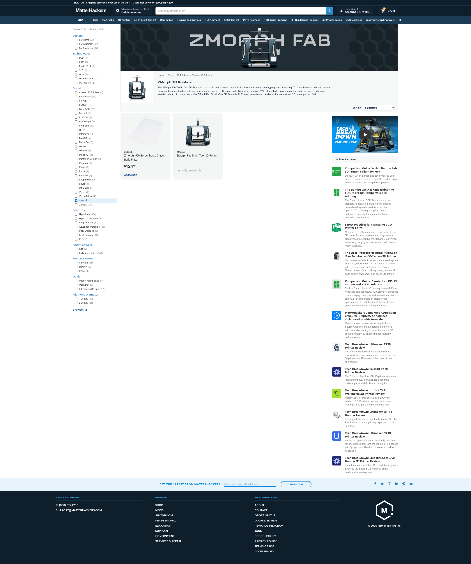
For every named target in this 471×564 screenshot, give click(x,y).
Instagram (389, 484)
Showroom (164, 515)
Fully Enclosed (89, 230)
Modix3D (86, 154)
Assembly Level (83, 244)
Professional (165, 520)
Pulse (84, 171)
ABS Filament (231, 20)
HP (82, 129)
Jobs (258, 531)
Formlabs (86, 125)
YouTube (411, 484)
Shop (159, 505)
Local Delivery (266, 520)
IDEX (84, 239)
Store (170, 75)
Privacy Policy (266, 541)
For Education (89, 44)
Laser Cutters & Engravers (380, 20)
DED (83, 57)
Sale (95, 20)
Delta (84, 271)
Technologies (81, 53)
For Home (87, 39)
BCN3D (85, 104)
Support (161, 531)
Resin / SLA (87, 66)
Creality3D (87, 109)
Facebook (375, 484)
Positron (85, 163)
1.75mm (86, 298)
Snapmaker (87, 179)
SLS (83, 70)
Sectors (78, 35)
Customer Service (143, 2)
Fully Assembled (91, 253)
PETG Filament (251, 20)
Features (79, 210)
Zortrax (85, 204)
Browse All (80, 309)
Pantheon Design (90, 158)
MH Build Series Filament (304, 20)
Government (164, 536)
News (159, 510)
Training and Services (189, 20)
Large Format (88, 222)
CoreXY (85, 267)
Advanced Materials (92, 226)
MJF (83, 74)
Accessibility (264, 551)
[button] (132, 11)
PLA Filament (212, 20)
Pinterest (404, 484)
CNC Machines (354, 20)
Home (161, 75)
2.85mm (86, 302)
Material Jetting (89, 78)
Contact (261, 510)
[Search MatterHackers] (329, 11)
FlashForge (87, 121)
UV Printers (87, 82)
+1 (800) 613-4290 (163, 2)
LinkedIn (397, 484)
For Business (88, 48)
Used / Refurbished (92, 280)
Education (163, 525)
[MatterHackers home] (91, 10)
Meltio (84, 146)
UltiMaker (86, 188)
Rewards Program (269, 525)
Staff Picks (108, 20)
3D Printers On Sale (92, 289)
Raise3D (85, 175)
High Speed (87, 214)
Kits (83, 248)
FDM (84, 62)
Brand (77, 88)
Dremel (85, 113)
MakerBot (86, 142)
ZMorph (85, 200)
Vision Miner (87, 196)
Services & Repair (168, 541)
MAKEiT (85, 138)
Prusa (84, 167)
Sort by (357, 107)
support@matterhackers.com (79, 510)
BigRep (85, 100)
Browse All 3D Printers (89, 29)
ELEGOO (85, 117)
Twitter (382, 484)
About (259, 505)
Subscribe (296, 484)
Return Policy (265, 536)
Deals (76, 276)
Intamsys (86, 134)
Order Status (265, 515)
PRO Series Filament (275, 20)
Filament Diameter (85, 294)
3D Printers (124, 20)
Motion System (83, 258)
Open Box (86, 284)
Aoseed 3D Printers (91, 92)
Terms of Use (264, 546)
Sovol (84, 183)
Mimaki (85, 150)
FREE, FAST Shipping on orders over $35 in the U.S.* (101, 2)
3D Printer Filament (145, 20)
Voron (84, 192)
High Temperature (90, 218)
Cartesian (86, 262)
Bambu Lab (166, 20)
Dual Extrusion (89, 235)
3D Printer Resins (332, 20)
